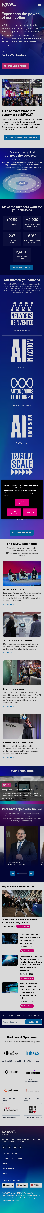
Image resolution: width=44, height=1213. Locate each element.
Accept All (30, 512)
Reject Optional (14, 512)
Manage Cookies (22, 503)
